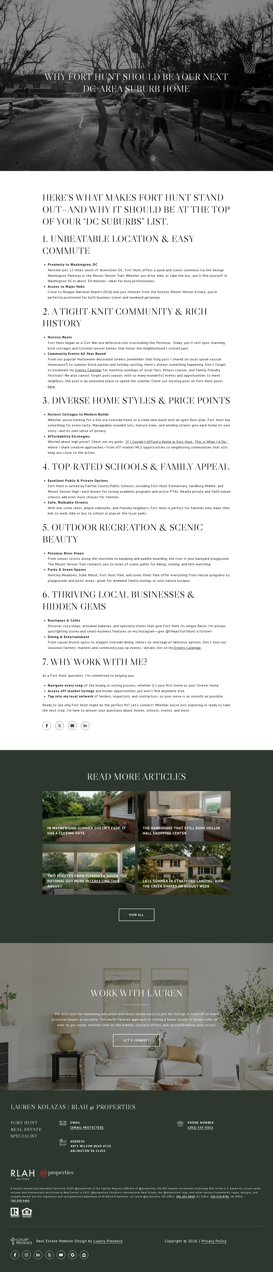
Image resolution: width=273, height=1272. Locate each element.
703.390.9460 (20, 1200)
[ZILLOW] (84, 1255)
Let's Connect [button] (136, 1040)
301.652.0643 (185, 1196)
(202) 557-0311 (200, 1127)
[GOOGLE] (72, 1255)
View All (136, 915)
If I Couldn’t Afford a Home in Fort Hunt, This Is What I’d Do (176, 441)
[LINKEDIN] (38, 1255)
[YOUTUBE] (61, 1255)
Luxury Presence (108, 1240)
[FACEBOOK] (15, 1255)
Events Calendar (88, 370)
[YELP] (49, 1255)
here (51, 386)
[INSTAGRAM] (26, 1255)
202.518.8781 (220, 1196)
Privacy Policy (214, 1240)
